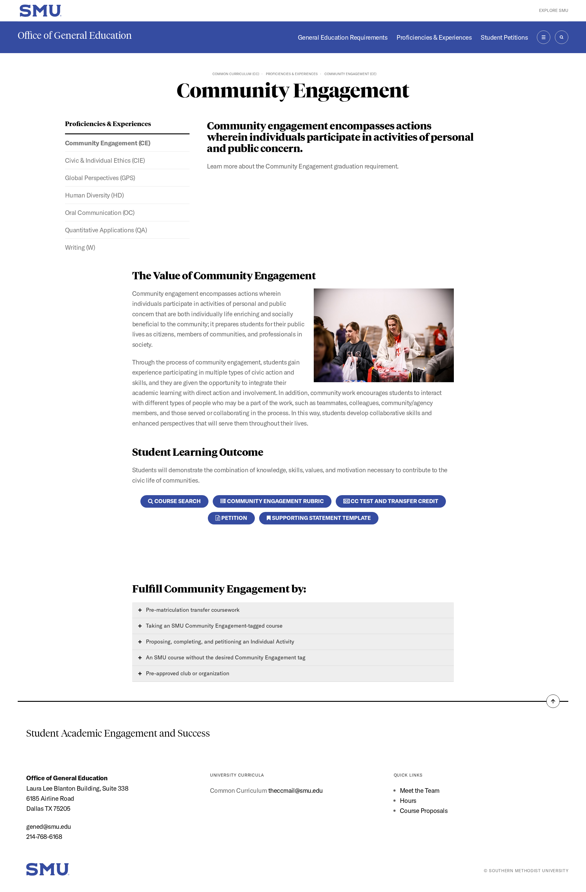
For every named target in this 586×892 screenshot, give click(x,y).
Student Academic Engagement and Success (118, 733)
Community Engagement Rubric (275, 501)
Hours (408, 800)
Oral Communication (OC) (100, 212)
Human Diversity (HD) (94, 195)
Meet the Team (420, 790)
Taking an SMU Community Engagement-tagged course (213, 625)
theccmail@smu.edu (295, 790)
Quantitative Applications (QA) (106, 230)
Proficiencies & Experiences (434, 37)
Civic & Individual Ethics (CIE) (105, 160)
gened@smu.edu (48, 826)
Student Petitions (504, 37)
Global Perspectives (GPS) (100, 178)
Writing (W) (80, 247)
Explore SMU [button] (553, 10)
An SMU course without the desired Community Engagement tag (225, 657)
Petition (233, 517)
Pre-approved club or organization (186, 673)
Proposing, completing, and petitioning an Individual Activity (219, 641)
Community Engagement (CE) (107, 143)
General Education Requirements (342, 37)
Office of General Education (75, 35)
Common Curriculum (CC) (235, 74)
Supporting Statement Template (321, 517)
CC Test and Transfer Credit (393, 501)
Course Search (177, 501)
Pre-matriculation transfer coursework (192, 609)
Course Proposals (424, 810)
